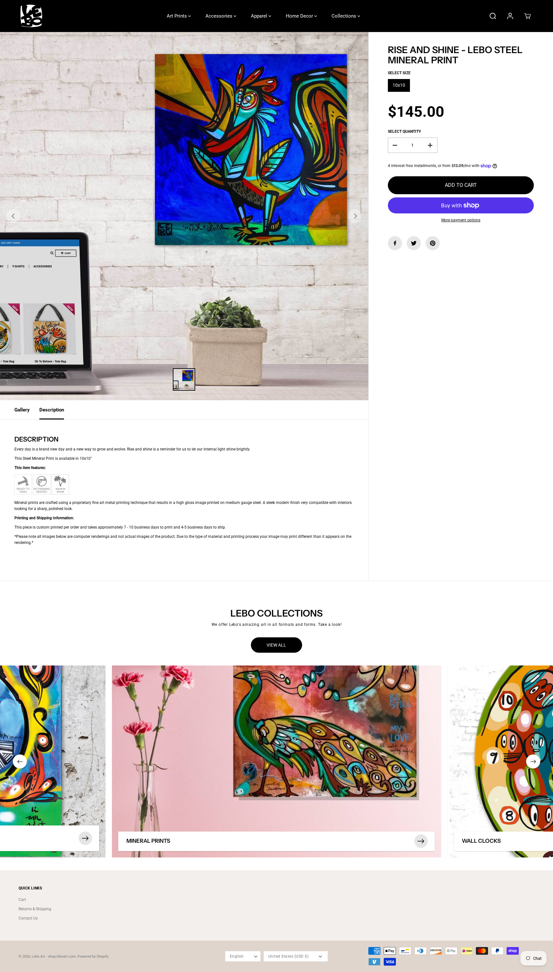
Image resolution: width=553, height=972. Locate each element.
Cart (22, 899)
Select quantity (404, 131)
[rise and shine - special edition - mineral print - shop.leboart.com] (184, 216)
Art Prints (177, 16)
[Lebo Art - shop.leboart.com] (31, 16)
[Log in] (510, 16)
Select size (399, 73)
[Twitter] (414, 243)
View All (276, 645)
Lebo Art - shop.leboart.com (54, 956)
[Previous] (13, 216)
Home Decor (300, 16)
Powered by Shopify (92, 956)
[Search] (493, 16)
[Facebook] (395, 243)
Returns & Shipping (35, 909)
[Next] (355, 216)
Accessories (219, 16)
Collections (344, 16)
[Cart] (527, 16)
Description (51, 410)
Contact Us (28, 918)
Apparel (259, 16)
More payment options (460, 220)
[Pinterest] (433, 243)
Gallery (22, 410)
